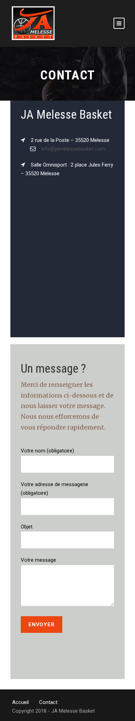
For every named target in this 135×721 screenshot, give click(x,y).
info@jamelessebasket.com (73, 149)
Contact (48, 702)
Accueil (20, 702)
